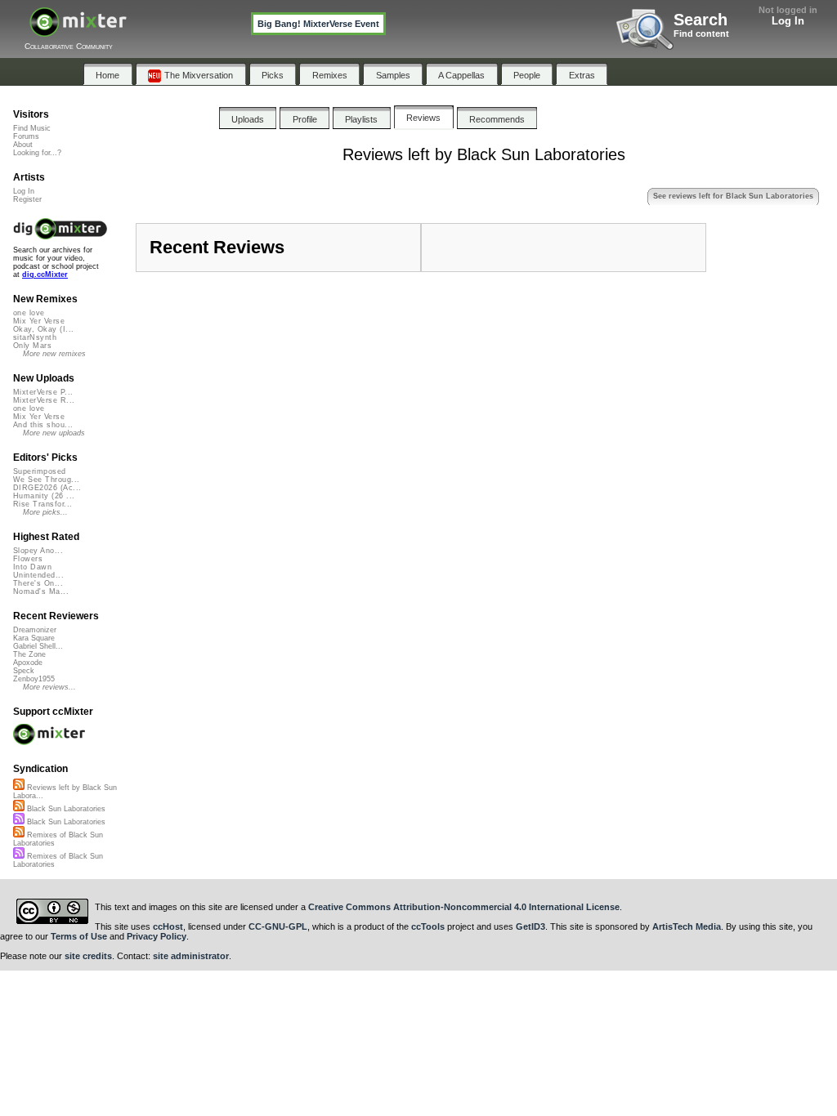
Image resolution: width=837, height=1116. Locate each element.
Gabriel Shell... (38, 646)
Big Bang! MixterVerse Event (318, 24)
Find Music (32, 128)
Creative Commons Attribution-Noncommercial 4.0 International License (464, 907)
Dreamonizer (34, 630)
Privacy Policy (156, 936)
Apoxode (28, 662)
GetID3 (530, 926)
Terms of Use (79, 936)
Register (27, 199)
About (23, 145)
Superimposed (39, 471)
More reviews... (49, 687)
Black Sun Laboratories (65, 809)
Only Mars (32, 345)
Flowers (28, 559)
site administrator (191, 956)
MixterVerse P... (43, 392)
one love (29, 313)
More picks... (45, 512)
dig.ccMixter (45, 274)
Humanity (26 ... (43, 496)
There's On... (38, 583)
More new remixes (54, 354)
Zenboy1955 (34, 679)
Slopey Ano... (38, 551)
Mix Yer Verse (39, 321)
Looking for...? (37, 153)
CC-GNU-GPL (277, 926)
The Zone (29, 654)
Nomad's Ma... (41, 591)
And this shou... (43, 425)
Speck (23, 671)
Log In (788, 21)
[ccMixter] (78, 30)
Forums (26, 136)
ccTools (428, 926)
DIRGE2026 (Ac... (47, 488)
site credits (88, 956)
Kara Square (34, 638)
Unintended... (38, 575)
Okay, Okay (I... (43, 329)
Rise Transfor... (42, 504)
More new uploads (54, 433)
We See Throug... (46, 479)
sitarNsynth (34, 337)
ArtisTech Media (686, 926)
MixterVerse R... (43, 400)
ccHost (168, 926)
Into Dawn (32, 567)
